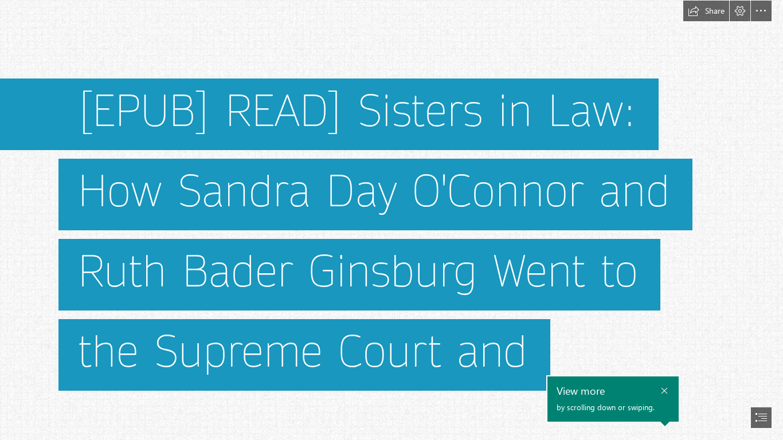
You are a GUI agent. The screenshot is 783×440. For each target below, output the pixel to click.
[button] (706, 11)
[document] (391, 220)
